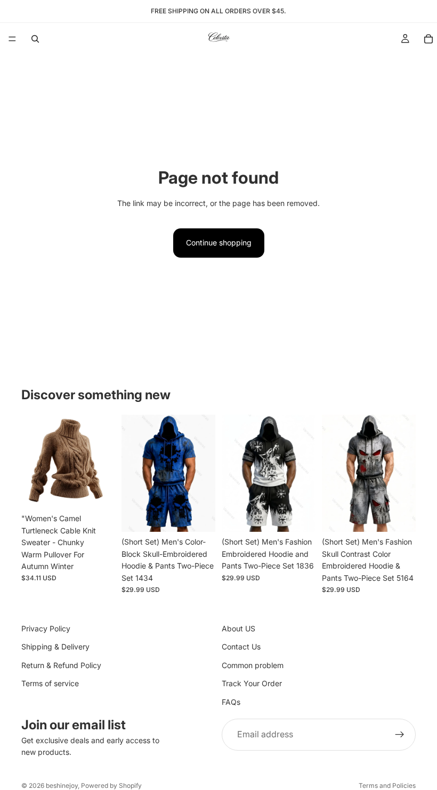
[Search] (35, 39)
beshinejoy (62, 785)
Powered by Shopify (111, 785)
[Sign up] (400, 734)
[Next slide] (103, 461)
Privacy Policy (45, 628)
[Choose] (98, 492)
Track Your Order (252, 683)
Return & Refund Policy (61, 665)
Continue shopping (219, 242)
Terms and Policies (387, 785)
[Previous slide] (33, 461)
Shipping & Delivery (55, 646)
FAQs (231, 701)
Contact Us (241, 646)
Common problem (253, 665)
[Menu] (12, 39)
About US (238, 628)
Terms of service (50, 683)
